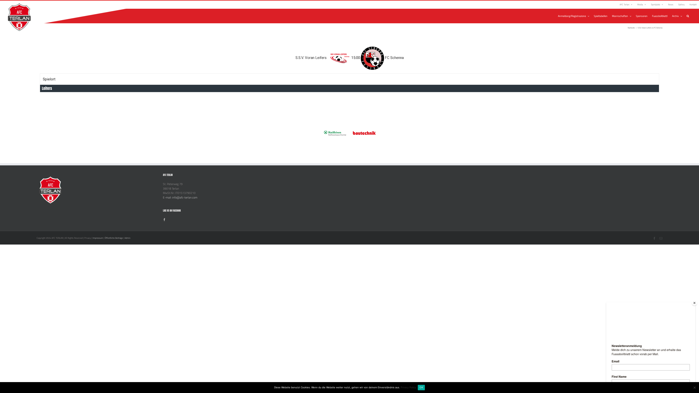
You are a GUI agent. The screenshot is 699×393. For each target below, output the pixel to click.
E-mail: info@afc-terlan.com (180, 197)
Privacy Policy (408, 387)
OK (421, 387)
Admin (127, 238)
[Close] (694, 303)
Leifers (47, 88)
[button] (688, 16)
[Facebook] (164, 219)
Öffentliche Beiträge (114, 238)
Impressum (98, 238)
